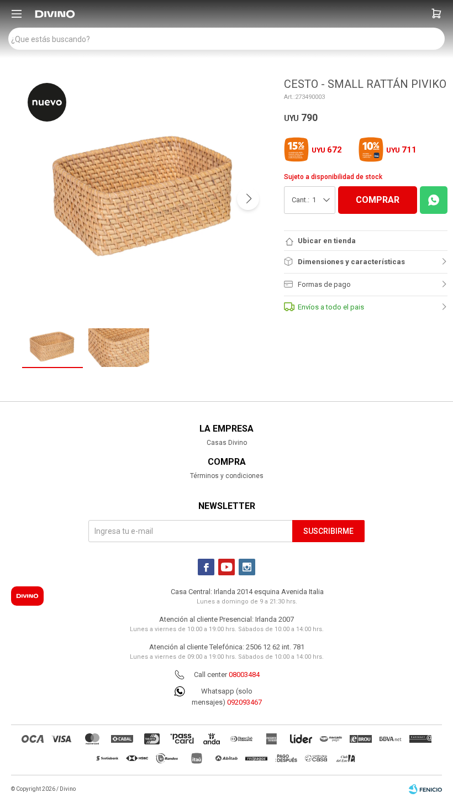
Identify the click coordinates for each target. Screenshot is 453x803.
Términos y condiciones (227, 476)
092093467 (244, 702)
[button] (436, 14)
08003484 (244, 674)
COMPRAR (377, 200)
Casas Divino (227, 443)
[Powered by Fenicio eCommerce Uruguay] (425, 789)
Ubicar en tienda (327, 241)
